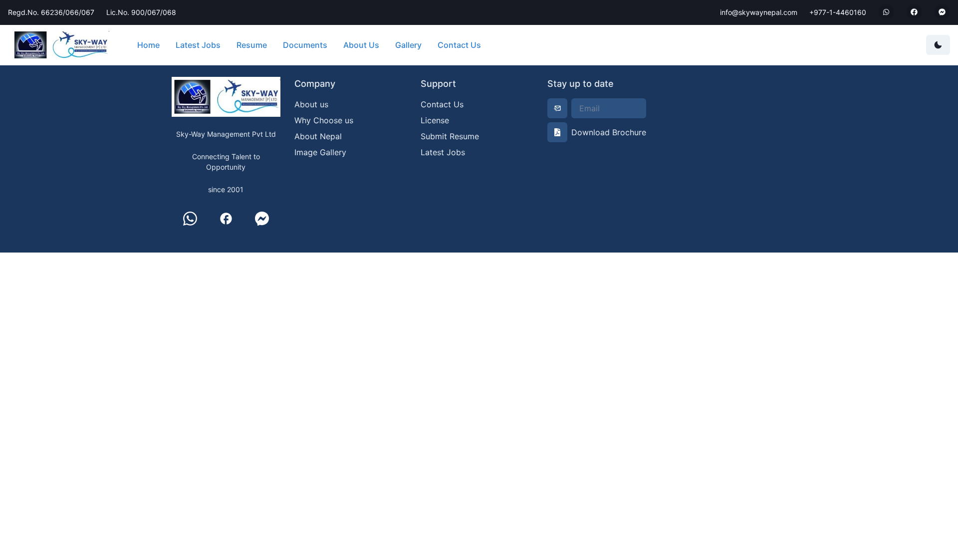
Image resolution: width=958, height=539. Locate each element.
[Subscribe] (557, 108)
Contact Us (459, 45)
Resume (252, 45)
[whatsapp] (190, 219)
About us (311, 104)
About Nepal (318, 136)
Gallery (408, 45)
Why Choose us (323, 120)
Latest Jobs (198, 45)
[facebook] (226, 219)
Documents (305, 45)
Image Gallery (320, 152)
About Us (361, 45)
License (435, 120)
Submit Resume (450, 136)
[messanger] (262, 219)
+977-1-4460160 (837, 12)
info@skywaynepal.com (758, 12)
